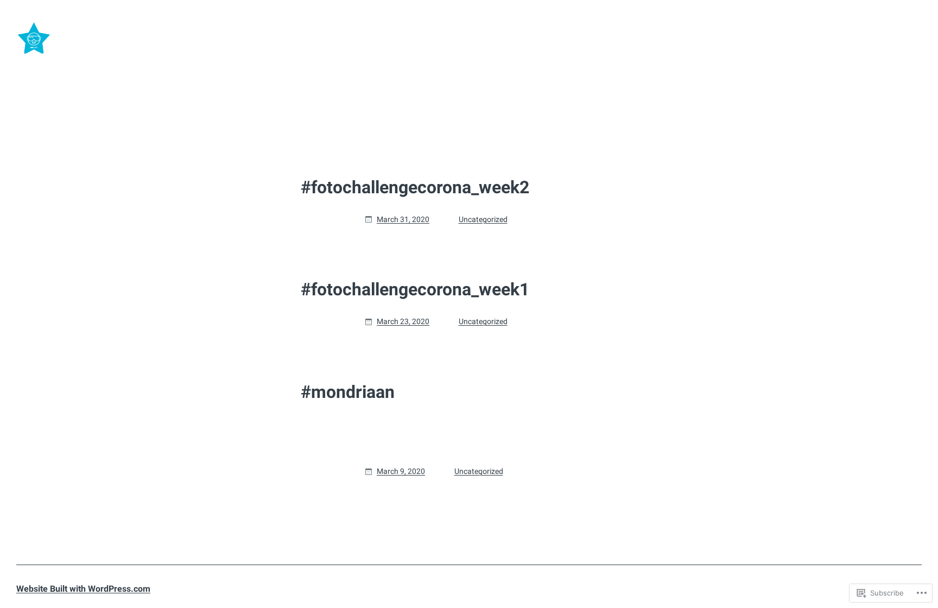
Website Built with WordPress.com (83, 589)
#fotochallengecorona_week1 (415, 289)
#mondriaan (348, 392)
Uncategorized (483, 219)
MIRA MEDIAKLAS (121, 38)
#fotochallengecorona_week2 (415, 187)
